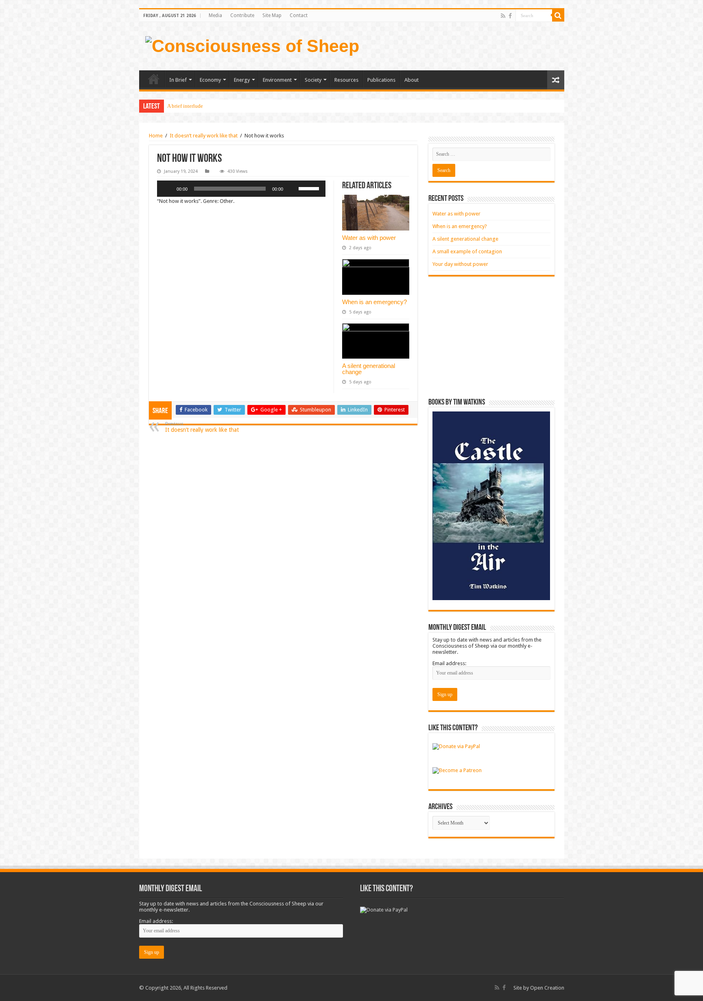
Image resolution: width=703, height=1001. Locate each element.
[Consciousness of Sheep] (267, 46)
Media (215, 15)
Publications (381, 80)
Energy (242, 80)
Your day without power (460, 264)
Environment (277, 80)
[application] (241, 189)
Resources (346, 80)
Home (153, 78)
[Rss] (503, 16)
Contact (299, 15)
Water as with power (369, 237)
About (411, 80)
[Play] (168, 189)
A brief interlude (185, 106)
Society (313, 80)
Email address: (449, 663)
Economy (210, 80)
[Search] (558, 15)
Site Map (272, 15)
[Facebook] (510, 16)
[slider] (310, 188)
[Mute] (292, 189)
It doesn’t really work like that (204, 136)
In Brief (178, 80)
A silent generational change (368, 368)
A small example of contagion (467, 251)
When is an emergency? (374, 301)
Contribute (242, 15)
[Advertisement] (491, 337)
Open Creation (547, 988)
